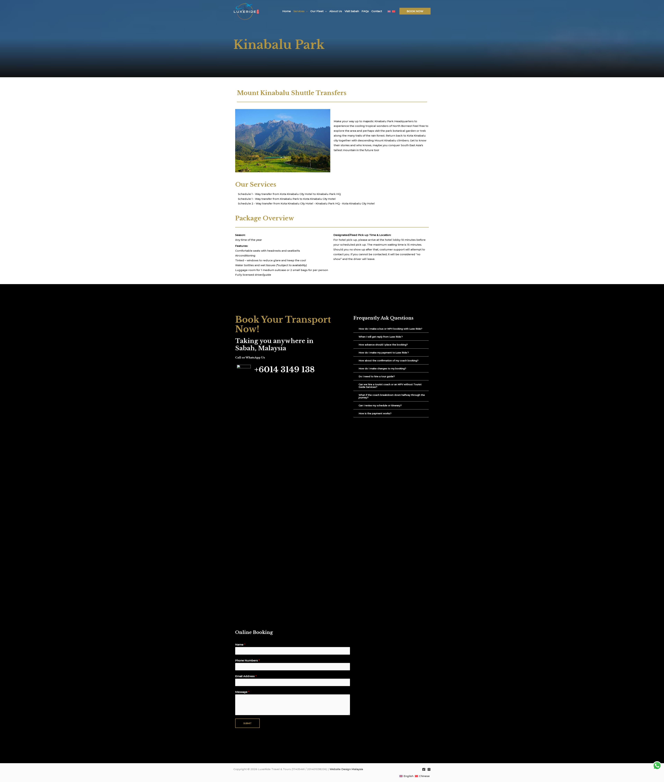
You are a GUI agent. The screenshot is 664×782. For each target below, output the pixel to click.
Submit (247, 723)
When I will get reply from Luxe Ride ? (381, 336)
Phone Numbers (247, 660)
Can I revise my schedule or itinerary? (380, 405)
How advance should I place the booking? (383, 344)
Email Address (246, 676)
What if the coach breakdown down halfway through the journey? (392, 396)
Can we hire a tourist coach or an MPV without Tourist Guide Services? (390, 385)
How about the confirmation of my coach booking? (389, 360)
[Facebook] (423, 769)
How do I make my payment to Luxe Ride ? (384, 352)
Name (240, 644)
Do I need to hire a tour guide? (377, 376)
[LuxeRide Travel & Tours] (246, 11)
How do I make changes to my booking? (383, 368)
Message (242, 692)
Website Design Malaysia (346, 769)
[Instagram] (429, 769)
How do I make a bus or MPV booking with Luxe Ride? (391, 328)
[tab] (391, 329)
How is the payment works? (375, 413)
